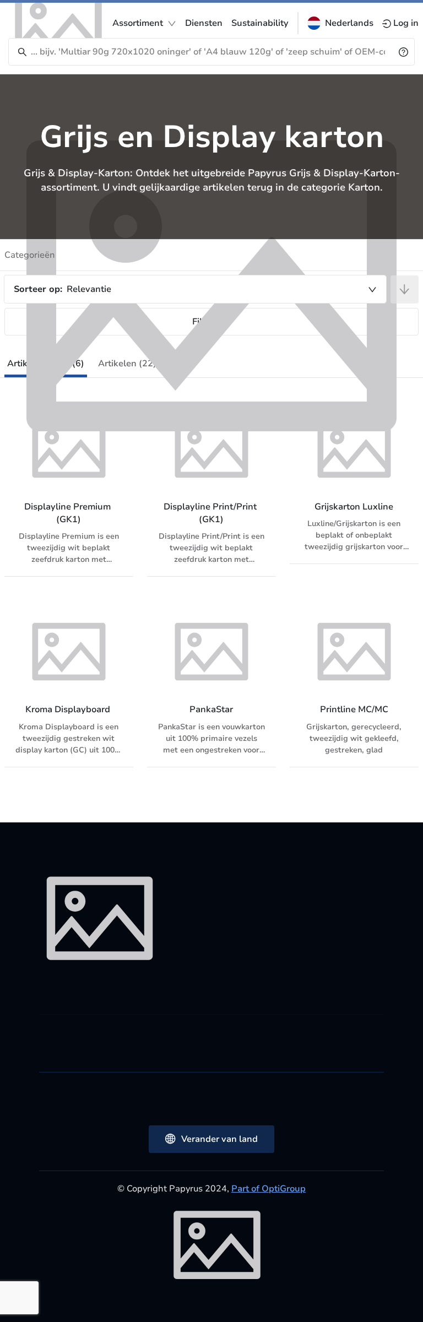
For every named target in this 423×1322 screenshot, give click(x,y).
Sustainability (260, 23)
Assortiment (137, 23)
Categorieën (29, 255)
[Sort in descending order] (405, 289)
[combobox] (195, 289)
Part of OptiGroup (268, 1189)
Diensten (204, 23)
